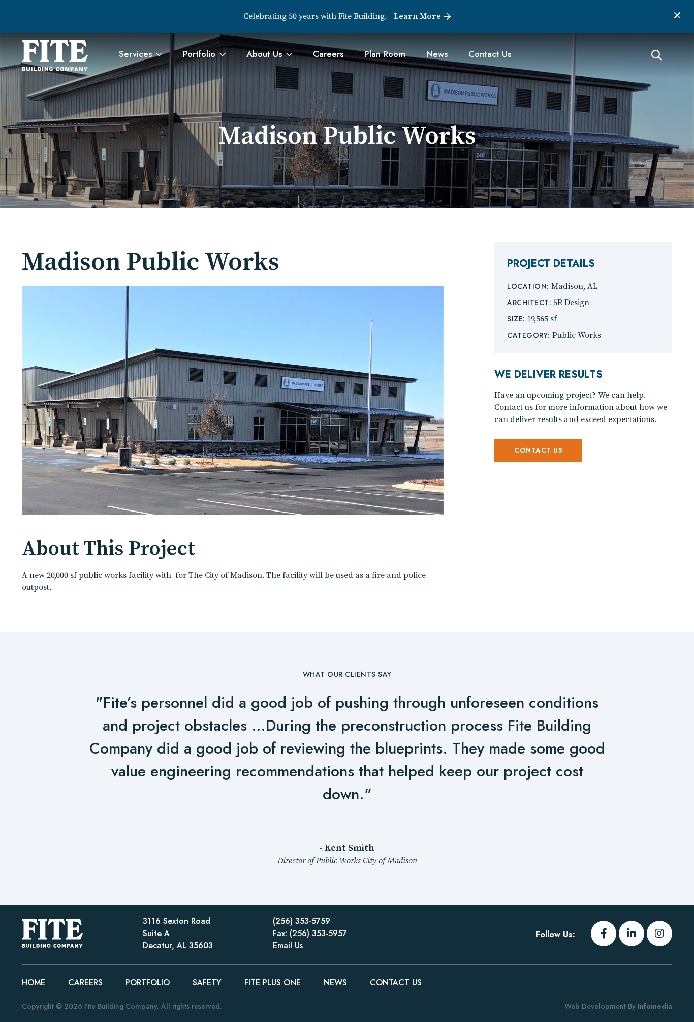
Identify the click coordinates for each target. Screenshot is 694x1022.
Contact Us (489, 54)
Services (135, 54)
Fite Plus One (272, 982)
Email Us (288, 945)
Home (33, 982)
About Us (264, 54)
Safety (207, 982)
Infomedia (655, 1006)
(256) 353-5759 (301, 921)
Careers (328, 54)
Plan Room (384, 54)
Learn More (417, 16)
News (437, 54)
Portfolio (199, 54)
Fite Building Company (55, 55)
